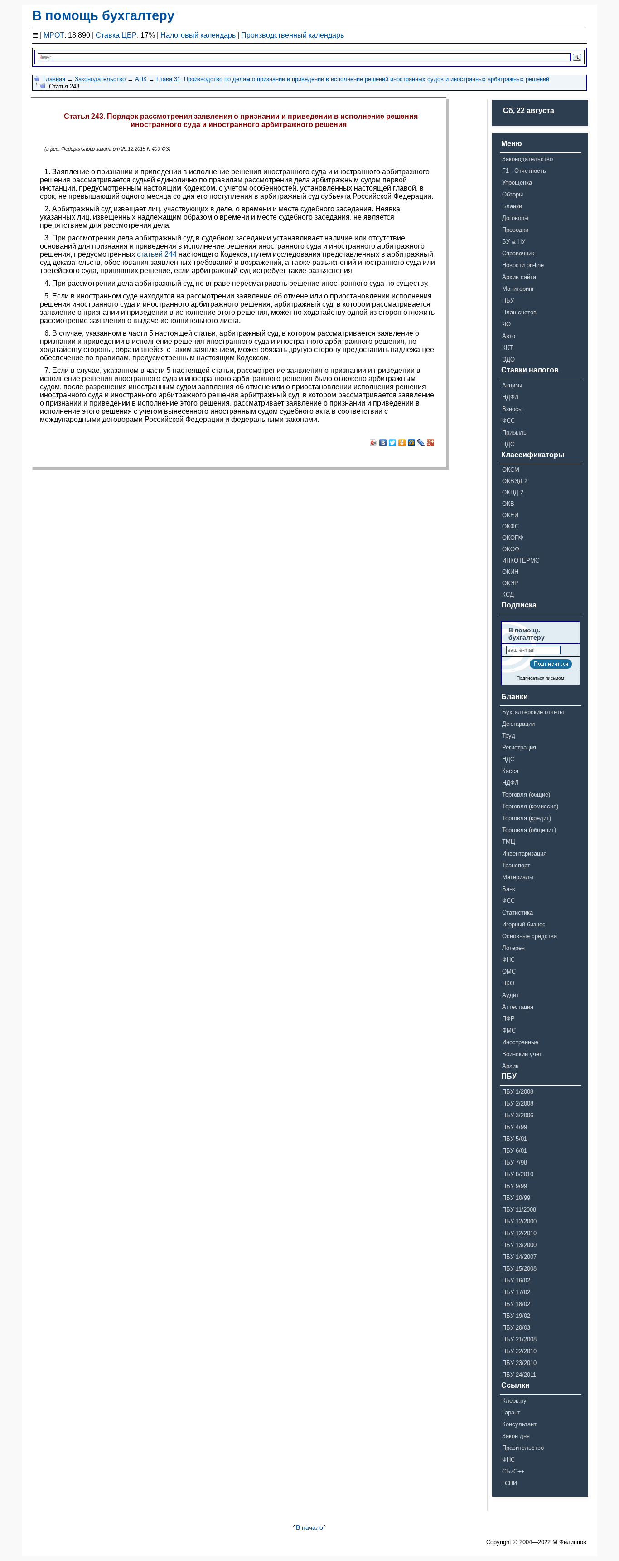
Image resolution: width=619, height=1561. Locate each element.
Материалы (517, 877)
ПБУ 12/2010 (519, 1233)
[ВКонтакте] (383, 443)
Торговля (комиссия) (530, 806)
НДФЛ (510, 397)
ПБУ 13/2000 (519, 1245)
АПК (141, 79)
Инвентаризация (524, 853)
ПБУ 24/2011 (519, 1374)
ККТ (507, 347)
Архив (510, 1065)
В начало (309, 1527)
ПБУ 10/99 (516, 1197)
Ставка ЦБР (116, 35)
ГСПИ (509, 1483)
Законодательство (100, 79)
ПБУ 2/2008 (517, 1103)
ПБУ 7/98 (514, 1162)
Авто (508, 336)
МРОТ (54, 35)
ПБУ (508, 300)
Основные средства (529, 936)
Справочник (518, 253)
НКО (508, 983)
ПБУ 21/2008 (519, 1339)
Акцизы (512, 385)
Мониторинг (518, 288)
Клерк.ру (514, 1400)
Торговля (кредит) (526, 818)
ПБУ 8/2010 (517, 1174)
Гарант (511, 1412)
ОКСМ (510, 469)
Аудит (510, 995)
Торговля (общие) (526, 794)
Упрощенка (517, 182)
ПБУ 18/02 (516, 1304)
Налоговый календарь (198, 35)
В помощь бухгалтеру (103, 15)
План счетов (519, 312)
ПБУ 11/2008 (519, 1209)
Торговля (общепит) (529, 830)
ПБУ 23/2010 (519, 1363)
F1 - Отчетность (524, 170)
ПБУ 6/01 (514, 1150)
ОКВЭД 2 (514, 481)
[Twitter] (392, 443)
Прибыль (514, 432)
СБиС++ (513, 1471)
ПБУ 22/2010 (519, 1351)
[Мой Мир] (411, 443)
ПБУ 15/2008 (519, 1268)
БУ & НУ (513, 241)
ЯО (506, 324)
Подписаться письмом (540, 677)
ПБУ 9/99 (514, 1186)
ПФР (508, 1018)
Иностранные (520, 1042)
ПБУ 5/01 (514, 1138)
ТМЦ (508, 841)
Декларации (518, 723)
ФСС (508, 420)
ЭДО (508, 359)
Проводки (515, 229)
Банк (508, 889)
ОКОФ (510, 549)
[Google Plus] (430, 443)
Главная (54, 79)
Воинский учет (522, 1054)
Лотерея (513, 947)
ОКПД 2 (512, 492)
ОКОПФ (512, 537)
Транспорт (516, 865)
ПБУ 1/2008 (517, 1091)
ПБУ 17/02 (516, 1292)
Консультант (519, 1424)
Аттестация (517, 1006)
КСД (508, 594)
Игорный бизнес (524, 924)
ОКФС (510, 526)
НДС (508, 444)
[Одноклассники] (402, 443)
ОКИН (510, 571)
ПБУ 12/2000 (519, 1221)
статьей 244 (157, 254)
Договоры (515, 218)
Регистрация (519, 747)
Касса (510, 771)
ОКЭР (510, 583)
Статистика (517, 912)
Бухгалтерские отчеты (533, 712)
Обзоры (512, 194)
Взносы (512, 409)
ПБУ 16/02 (516, 1280)
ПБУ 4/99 (514, 1127)
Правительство (523, 1447)
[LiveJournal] (421, 443)
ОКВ (508, 503)
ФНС (508, 959)
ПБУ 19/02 (516, 1315)
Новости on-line (523, 265)
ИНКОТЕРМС (520, 560)
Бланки (512, 206)
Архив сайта (519, 277)
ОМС (509, 971)
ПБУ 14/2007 (519, 1256)
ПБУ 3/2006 (517, 1115)
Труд (508, 735)
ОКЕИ (510, 515)
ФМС (509, 1030)
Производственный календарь (292, 35)
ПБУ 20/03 (516, 1327)
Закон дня (516, 1436)
